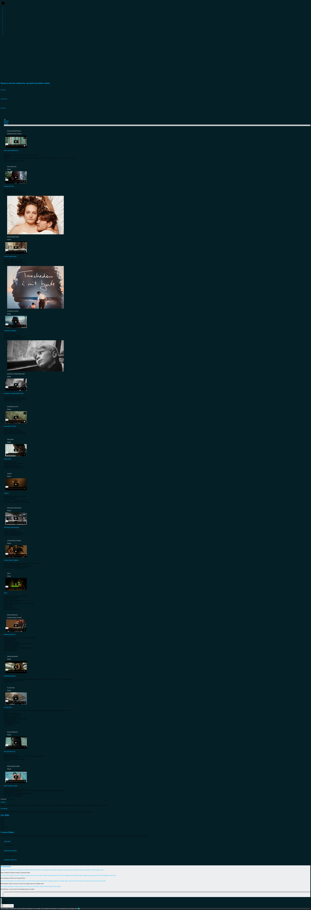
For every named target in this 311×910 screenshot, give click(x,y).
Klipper (6, 122)
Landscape (3, 818)
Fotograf (6, 124)
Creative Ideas (4, 827)
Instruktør (6, 121)
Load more (3, 799)
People (2, 821)
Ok (79, 908)
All (5, 119)
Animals (3, 824)
